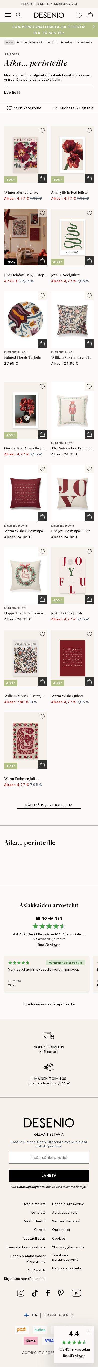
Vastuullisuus (34, 1238)
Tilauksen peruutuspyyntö (65, 1257)
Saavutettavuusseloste (26, 1247)
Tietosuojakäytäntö (30, 1187)
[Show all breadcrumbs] (9, 42)
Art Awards (37, 1270)
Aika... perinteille (79, 42)
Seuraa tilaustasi (66, 1221)
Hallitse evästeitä (66, 1268)
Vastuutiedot (35, 1221)
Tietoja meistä (34, 1204)
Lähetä (49, 1175)
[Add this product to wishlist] (42, 130)
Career (40, 1230)
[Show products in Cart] (90, 15)
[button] (74, 1344)
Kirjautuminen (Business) (25, 1279)
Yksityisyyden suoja (68, 1247)
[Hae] (18, 15)
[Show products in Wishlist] (79, 15)
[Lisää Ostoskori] (42, 178)
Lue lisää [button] (12, 92)
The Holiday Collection (40, 42)
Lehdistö (38, 1212)
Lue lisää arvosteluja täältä (49, 1004)
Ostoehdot (61, 1230)
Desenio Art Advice (68, 1204)
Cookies (59, 1238)
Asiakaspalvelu (64, 1212)
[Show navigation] (7, 15)
